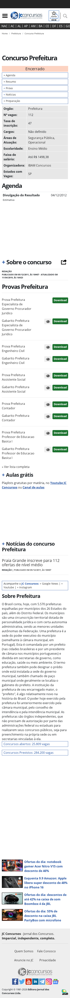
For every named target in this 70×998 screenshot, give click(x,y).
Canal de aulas (33, 487)
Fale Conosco (46, 951)
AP (26, 26)
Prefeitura (35, 109)
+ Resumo (10, 81)
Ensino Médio (37, 148)
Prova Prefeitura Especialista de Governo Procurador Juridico (16, 306)
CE (47, 26)
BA (40, 26)
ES (61, 26)
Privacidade (47, 960)
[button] (48, 321)
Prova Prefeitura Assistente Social (13, 377)
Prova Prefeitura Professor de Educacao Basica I (18, 436)
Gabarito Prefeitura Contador (15, 418)
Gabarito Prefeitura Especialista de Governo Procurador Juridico (16, 327)
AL (19, 26)
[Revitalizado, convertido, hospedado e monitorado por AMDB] (65, 992)
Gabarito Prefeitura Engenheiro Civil (15, 360)
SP (30, 174)
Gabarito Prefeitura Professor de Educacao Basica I (18, 453)
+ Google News (49, 583)
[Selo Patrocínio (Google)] (54, 15)
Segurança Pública (41, 138)
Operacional (36, 142)
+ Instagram (24, 587)
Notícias (10, 94)
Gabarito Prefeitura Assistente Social (15, 389)
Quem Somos (23, 951)
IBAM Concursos (39, 165)
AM (33, 26)
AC (12, 26)
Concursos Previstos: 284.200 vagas (29, 753)
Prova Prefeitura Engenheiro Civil (13, 348)
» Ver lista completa (15, 467)
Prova (8, 88)
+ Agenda (9, 75)
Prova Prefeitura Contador (13, 406)
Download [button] (60, 300)
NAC (4, 26)
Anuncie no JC (23, 960)
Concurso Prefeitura (34, 33)
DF (54, 26)
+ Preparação (12, 101)
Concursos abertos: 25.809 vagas (27, 744)
